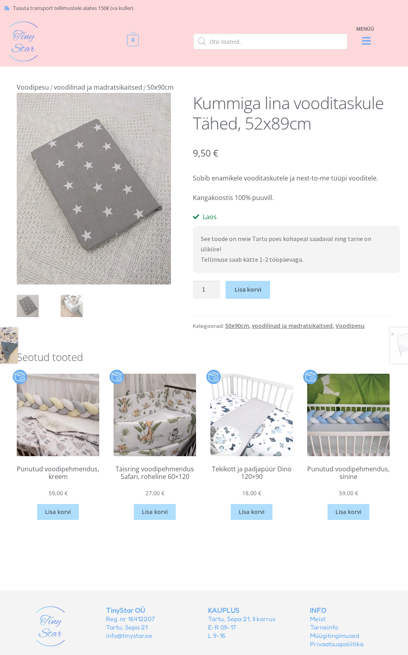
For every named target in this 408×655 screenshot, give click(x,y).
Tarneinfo (324, 627)
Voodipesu (33, 87)
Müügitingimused (334, 635)
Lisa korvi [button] (58, 512)
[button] (366, 41)
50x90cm (160, 87)
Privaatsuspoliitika (336, 644)
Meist (318, 619)
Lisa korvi (248, 289)
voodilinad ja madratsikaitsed (98, 87)
